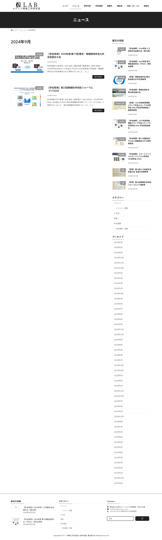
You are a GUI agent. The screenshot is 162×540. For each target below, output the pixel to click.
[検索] (142, 518)
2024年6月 (118, 314)
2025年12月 (119, 257)
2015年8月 (118, 452)
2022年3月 (118, 386)
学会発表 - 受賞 (122, 229)
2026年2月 (118, 252)
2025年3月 (118, 283)
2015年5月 (118, 462)
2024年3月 (118, 324)
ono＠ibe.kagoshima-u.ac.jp (118, 509)
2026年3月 (118, 247)
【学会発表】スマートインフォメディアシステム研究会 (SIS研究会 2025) (139, 156)
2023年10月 (119, 334)
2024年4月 (118, 319)
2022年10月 (119, 370)
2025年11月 (119, 263)
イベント (117, 203)
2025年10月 (119, 268)
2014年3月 (118, 483)
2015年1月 (118, 473)
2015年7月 (118, 457)
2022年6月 (118, 380)
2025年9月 (118, 273)
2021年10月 (119, 396)
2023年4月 (118, 345)
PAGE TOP (156, 521)
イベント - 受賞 (122, 208)
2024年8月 (118, 304)
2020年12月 (119, 416)
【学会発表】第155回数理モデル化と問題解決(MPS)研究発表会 (139, 140)
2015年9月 (118, 447)
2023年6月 (118, 340)
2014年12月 (119, 478)
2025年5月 (118, 278)
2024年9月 (118, 299)
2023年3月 (118, 350)
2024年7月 (118, 309)
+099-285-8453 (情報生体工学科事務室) (123, 511)
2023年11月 (119, 329)
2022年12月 (119, 365)
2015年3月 (118, 468)
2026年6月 (118, 242)
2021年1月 (118, 411)
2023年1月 (118, 360)
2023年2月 (118, 355)
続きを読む (98, 77)
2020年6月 (118, 432)
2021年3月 (118, 406)
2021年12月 (119, 391)
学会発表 (117, 223)
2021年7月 (118, 401)
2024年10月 (119, 293)
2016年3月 (118, 442)
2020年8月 (118, 421)
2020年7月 (118, 427)
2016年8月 (118, 437)
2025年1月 (118, 288)
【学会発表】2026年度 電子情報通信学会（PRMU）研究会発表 (139, 63)
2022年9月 (118, 375)
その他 (116, 213)
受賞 (116, 218)
